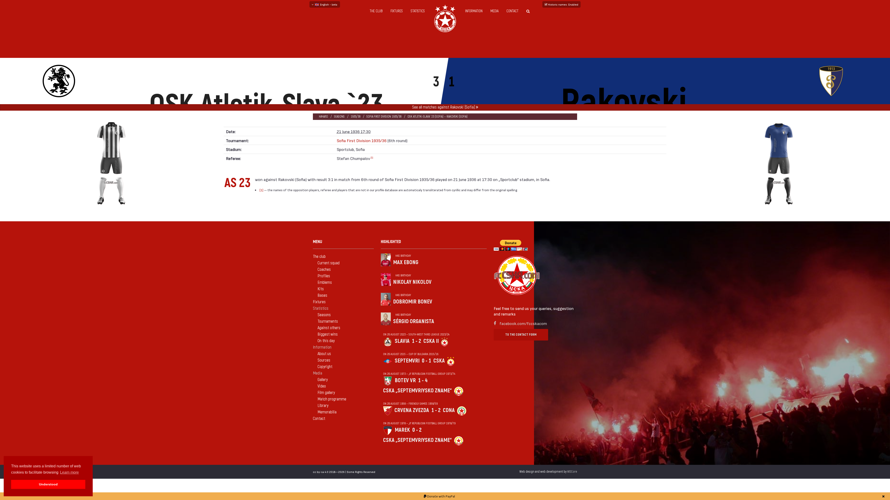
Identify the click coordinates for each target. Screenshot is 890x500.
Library (323, 405)
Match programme (332, 399)
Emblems (325, 282)
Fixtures (397, 11)
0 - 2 (417, 430)
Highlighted (391, 241)
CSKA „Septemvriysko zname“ (417, 390)
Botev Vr (405, 380)
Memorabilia (327, 412)
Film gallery (326, 392)
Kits (321, 289)
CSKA (439, 360)
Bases (322, 295)
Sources (324, 360)
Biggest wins (328, 334)
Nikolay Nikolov (412, 282)
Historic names (562, 4)
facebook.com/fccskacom (523, 323)
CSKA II (431, 341)
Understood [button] (48, 484)
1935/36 (355, 117)
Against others (329, 328)
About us (324, 353)
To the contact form (521, 335)
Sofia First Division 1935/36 (383, 117)
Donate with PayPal (440, 496)
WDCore (572, 472)
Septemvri (407, 360)
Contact (512, 11)
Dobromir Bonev (412, 301)
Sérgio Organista (413, 321)
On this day (326, 341)
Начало (323, 117)
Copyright (325, 366)
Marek (402, 430)
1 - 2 (416, 341)
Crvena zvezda (411, 410)
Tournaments (328, 321)
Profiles (324, 276)
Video (322, 386)
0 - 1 (426, 360)
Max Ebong (405, 262)
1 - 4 (422, 380)
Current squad (329, 263)
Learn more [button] (69, 472)
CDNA (449, 410)
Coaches (324, 269)
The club (376, 11)
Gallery (323, 379)
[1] (372, 157)
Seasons (339, 117)
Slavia (402, 341)
